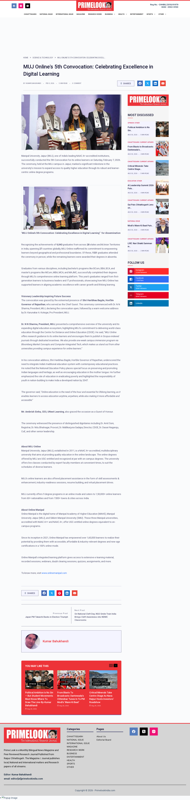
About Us (101, 736)
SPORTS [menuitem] (150, 14)
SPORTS (71, 763)
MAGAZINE (72, 746)
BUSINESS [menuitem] (109, 14)
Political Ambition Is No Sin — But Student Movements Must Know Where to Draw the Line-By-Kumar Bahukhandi (39, 699)
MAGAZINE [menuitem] (81, 14)
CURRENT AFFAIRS (69, 684)
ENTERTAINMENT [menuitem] (136, 14)
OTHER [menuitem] (161, 14)
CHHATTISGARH (67, 680)
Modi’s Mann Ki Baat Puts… (140, 225)
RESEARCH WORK (75, 750)
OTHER (42, 684)
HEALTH (71, 760)
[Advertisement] (95, 37)
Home (25, 58)
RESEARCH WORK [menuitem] (95, 14)
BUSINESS (72, 753)
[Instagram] (20, 5)
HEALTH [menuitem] (121, 14)
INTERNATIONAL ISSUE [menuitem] (64, 14)
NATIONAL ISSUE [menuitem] (46, 14)
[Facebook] (14, 5)
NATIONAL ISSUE (134, 221)
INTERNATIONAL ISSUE (78, 743)
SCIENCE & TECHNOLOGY (43, 58)
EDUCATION (132, 181)
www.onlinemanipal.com (54, 573)
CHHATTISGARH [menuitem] (30, 14)
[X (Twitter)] (27, 5)
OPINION (32, 684)
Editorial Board (104, 739)
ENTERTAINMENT (75, 757)
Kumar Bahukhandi (33, 83)
